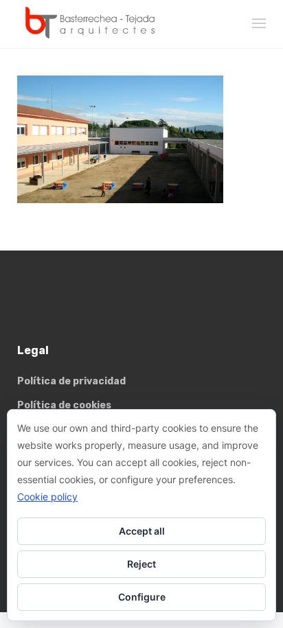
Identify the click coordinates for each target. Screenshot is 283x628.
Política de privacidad (71, 381)
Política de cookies (64, 405)
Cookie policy (47, 496)
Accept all (142, 531)
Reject (141, 564)
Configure (142, 597)
